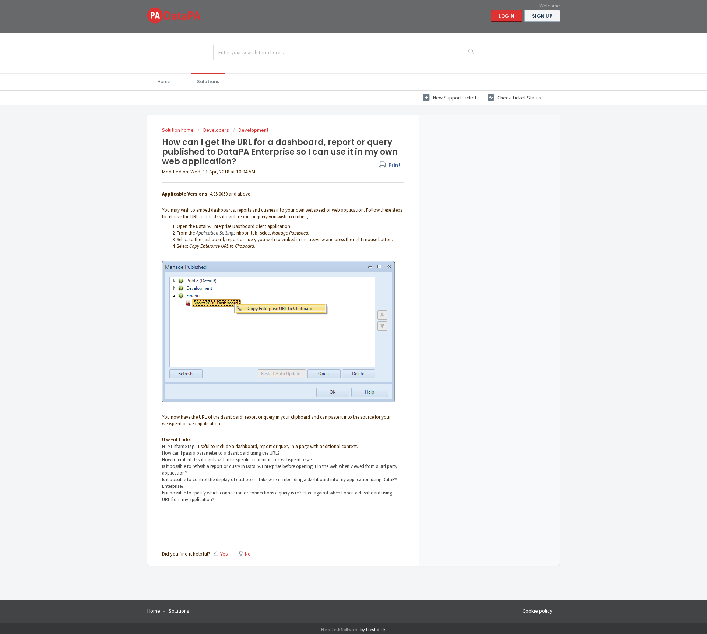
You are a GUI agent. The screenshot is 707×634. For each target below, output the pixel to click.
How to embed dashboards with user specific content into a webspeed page (237, 460)
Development (253, 130)
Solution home (178, 130)
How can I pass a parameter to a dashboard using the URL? (221, 453)
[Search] (471, 52)
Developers (216, 130)
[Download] (340, 224)
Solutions (208, 81)
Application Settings (215, 233)
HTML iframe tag (178, 446)
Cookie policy (537, 610)
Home (164, 81)
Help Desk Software (340, 629)
